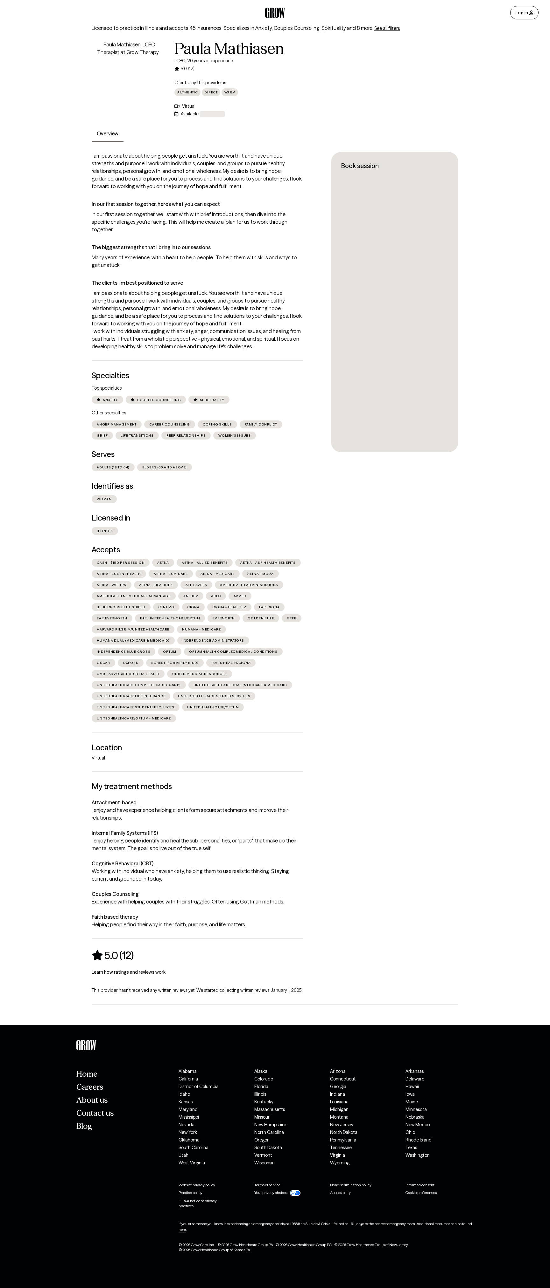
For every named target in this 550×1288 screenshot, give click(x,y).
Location (107, 747)
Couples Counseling (115, 894)
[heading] (113, 955)
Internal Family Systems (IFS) (125, 833)
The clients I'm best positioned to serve (137, 283)
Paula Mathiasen (229, 49)
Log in (522, 13)
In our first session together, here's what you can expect (156, 204)
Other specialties (109, 413)
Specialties (110, 375)
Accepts (106, 549)
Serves (103, 454)
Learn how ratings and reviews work (129, 972)
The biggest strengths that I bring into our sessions (151, 247)
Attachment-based (114, 802)
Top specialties (107, 388)
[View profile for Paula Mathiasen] (128, 77)
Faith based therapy (115, 917)
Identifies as (112, 486)
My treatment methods (132, 786)
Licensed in (111, 517)
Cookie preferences (421, 1192)
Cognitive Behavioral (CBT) (122, 863)
